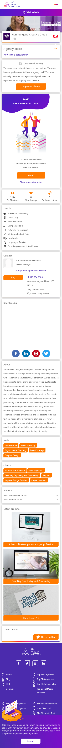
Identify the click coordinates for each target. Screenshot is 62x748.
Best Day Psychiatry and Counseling (31, 581)
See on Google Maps (39, 293)
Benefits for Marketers (47, 703)
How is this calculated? (15, 54)
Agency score (12, 49)
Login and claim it (31, 86)
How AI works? (44, 708)
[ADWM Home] (31, 649)
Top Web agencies (45, 674)
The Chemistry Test (46, 713)
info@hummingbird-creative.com (31, 270)
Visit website (33, 12)
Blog (8, 679)
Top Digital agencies (46, 684)
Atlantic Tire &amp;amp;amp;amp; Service (31, 544)
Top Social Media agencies (45, 690)
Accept (30, 741)
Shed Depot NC (31, 618)
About (9, 674)
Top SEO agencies (45, 679)
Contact (9, 689)
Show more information (31, 182)
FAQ (8, 684)
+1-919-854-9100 (35, 277)
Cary (13, 277)
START (31, 175)
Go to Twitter (48, 637)
